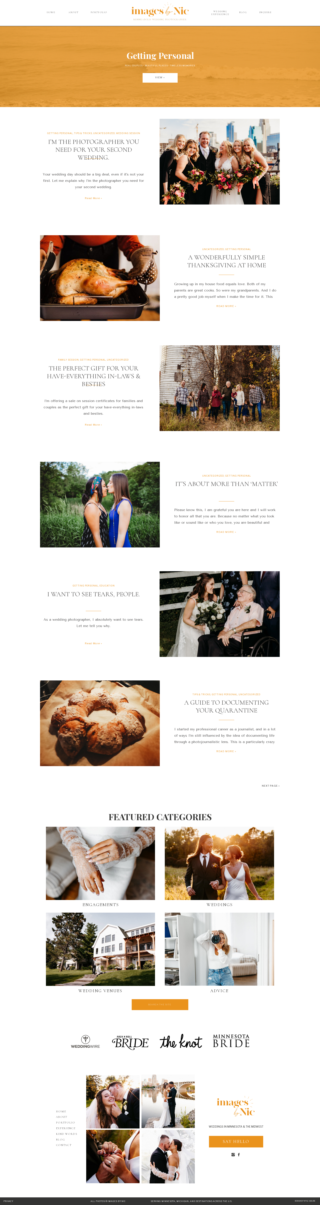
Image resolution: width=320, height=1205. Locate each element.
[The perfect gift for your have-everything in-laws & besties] (220, 388)
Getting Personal (60, 133)
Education (107, 585)
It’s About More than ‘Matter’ (226, 484)
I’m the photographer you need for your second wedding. (93, 150)
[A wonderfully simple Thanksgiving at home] (100, 278)
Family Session (68, 359)
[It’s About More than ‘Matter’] (100, 504)
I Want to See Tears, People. (93, 594)
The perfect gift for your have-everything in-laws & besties (93, 376)
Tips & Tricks (83, 133)
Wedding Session (128, 133)
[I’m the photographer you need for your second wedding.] (220, 162)
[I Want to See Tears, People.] (220, 614)
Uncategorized (104, 133)
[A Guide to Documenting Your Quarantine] (100, 723)
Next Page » (271, 785)
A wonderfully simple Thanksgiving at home (226, 261)
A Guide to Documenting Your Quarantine (226, 706)
